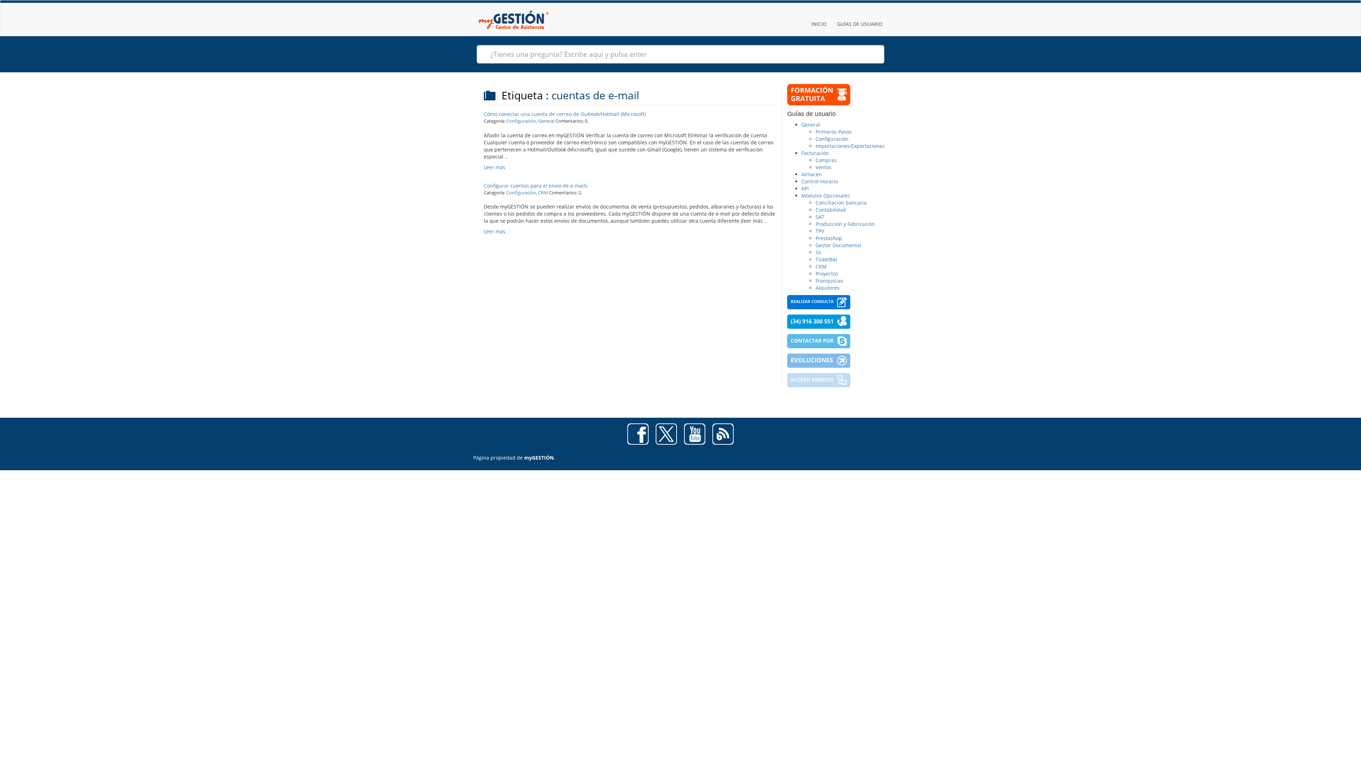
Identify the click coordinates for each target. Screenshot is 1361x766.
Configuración (521, 121)
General (546, 121)
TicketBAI (826, 259)
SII (818, 252)
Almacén (811, 174)
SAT (820, 216)
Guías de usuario (860, 24)
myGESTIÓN (539, 457)
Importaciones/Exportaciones (850, 146)
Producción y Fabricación (845, 224)
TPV (820, 231)
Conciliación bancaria (841, 202)
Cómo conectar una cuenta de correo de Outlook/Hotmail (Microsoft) (565, 114)
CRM (543, 192)
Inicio (819, 24)
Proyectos (827, 273)
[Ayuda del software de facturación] (513, 9)
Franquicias (829, 280)
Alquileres (828, 287)
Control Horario (819, 181)
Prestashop (829, 238)
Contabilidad (831, 209)
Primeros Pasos (834, 131)
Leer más (494, 167)
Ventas (823, 167)
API (805, 188)
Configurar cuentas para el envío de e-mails (536, 185)
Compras (826, 160)
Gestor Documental (838, 245)
